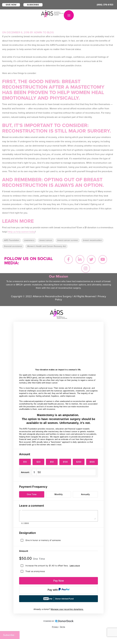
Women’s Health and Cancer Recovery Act (46, 246)
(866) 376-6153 (105, 4)
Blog (50, 32)
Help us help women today (21, 231)
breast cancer (46, 240)
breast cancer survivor (67, 240)
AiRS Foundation (11, 240)
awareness (29, 240)
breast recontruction (92, 240)
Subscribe (33, 4)
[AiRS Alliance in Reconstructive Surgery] (52, 13)
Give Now (11, 4)
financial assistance (13, 246)
